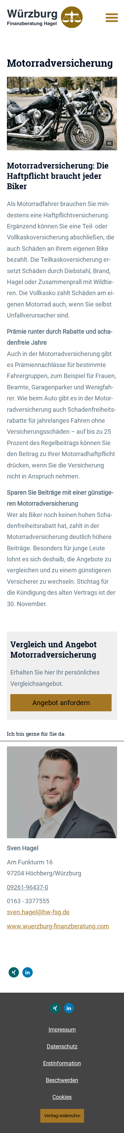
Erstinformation (62, 1063)
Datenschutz (62, 1046)
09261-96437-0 (27, 887)
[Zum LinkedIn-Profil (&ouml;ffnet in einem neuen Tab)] (27, 972)
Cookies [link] (62, 1097)
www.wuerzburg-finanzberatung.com (58, 926)
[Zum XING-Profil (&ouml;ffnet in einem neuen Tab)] (14, 972)
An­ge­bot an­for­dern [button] (61, 703)
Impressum (62, 1029)
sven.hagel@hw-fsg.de (38, 912)
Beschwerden (62, 1080)
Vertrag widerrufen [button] (62, 1115)
